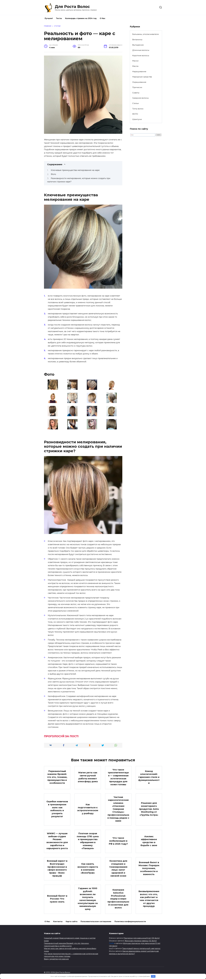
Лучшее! (49, 18)
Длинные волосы (140, 50)
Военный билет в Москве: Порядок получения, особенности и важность (149, 868)
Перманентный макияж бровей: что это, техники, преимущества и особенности (57, 777)
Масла (135, 66)
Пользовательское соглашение (96, 921)
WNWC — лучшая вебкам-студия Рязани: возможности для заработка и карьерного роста (57, 841)
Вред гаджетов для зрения (56, 959)
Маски (135, 61)
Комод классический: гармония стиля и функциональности (149, 777)
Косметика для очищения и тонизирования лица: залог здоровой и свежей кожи (118, 868)
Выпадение (138, 45)
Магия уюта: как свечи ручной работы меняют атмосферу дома (88, 777)
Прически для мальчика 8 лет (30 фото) (141, 938)
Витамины (137, 39)
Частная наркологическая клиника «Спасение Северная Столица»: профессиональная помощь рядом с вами (118, 809)
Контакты (58, 921)
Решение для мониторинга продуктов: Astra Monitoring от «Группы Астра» (149, 809)
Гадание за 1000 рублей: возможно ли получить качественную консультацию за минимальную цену (88, 898)
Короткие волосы (140, 55)
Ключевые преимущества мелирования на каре (75, 170)
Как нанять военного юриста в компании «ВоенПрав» (88, 868)
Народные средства (142, 77)
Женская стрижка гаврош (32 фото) (141, 941)
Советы (135, 93)
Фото (53, 174)
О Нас (102, 18)
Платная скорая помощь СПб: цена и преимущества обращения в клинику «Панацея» (88, 841)
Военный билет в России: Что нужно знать (57, 898)
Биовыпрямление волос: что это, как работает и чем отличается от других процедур (149, 899)
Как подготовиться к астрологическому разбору (87, 809)
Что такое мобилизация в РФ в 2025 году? (118, 841)
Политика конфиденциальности (130, 921)
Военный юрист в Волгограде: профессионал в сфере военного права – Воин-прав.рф (57, 868)
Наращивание (139, 71)
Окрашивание (139, 82)
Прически (137, 87)
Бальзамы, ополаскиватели (145, 34)
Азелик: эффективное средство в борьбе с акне (149, 841)
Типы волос (138, 109)
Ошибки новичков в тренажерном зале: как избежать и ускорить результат (57, 809)
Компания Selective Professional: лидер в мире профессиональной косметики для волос (118, 899)
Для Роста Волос (72, 6)
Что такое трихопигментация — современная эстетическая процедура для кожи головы (118, 777)
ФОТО (135, 114)
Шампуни (137, 119)
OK (153, 976)
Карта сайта (71, 921)
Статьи (135, 103)
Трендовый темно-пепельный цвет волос (141, 948)
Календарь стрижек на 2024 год (81, 18)
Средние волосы (140, 98)
